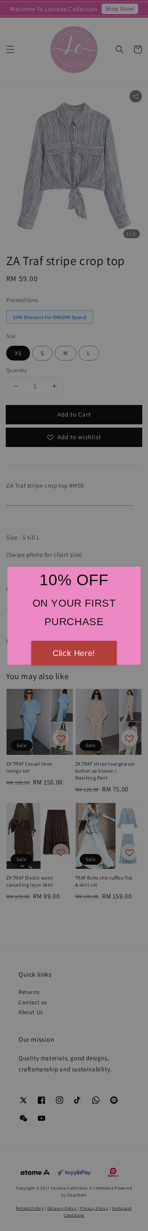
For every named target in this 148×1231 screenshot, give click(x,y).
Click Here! (74, 653)
